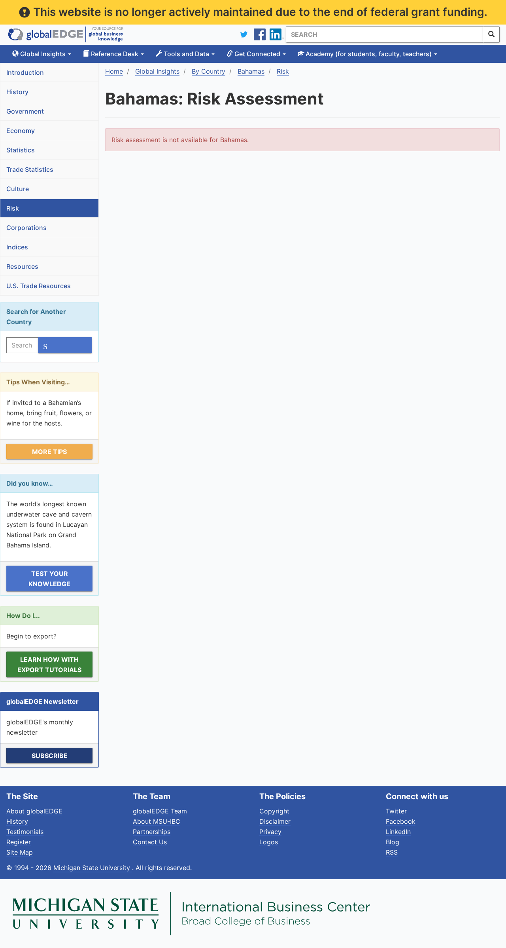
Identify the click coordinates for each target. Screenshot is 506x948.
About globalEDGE (34, 811)
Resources (22, 266)
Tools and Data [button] (186, 54)
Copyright (274, 811)
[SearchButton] (491, 34)
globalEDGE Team (160, 811)
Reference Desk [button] (114, 54)
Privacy (270, 832)
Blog (392, 842)
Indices (17, 247)
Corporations (26, 228)
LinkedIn (398, 832)
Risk (12, 208)
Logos (268, 842)
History (17, 92)
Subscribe (50, 756)
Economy (20, 131)
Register (18, 842)
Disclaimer (275, 821)
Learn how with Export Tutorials (49, 664)
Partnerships (151, 832)
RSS (392, 852)
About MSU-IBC (156, 821)
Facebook (400, 821)
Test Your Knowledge (49, 579)
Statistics (20, 150)
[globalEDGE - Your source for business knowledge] (65, 34)
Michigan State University (92, 868)
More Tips (49, 452)
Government (25, 111)
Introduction (25, 72)
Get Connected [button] (257, 54)
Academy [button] (368, 54)
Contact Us (150, 842)
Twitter (396, 811)
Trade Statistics (29, 169)
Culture (17, 189)
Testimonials (24, 832)
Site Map (19, 852)
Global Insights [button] (43, 54)
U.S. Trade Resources (38, 286)
